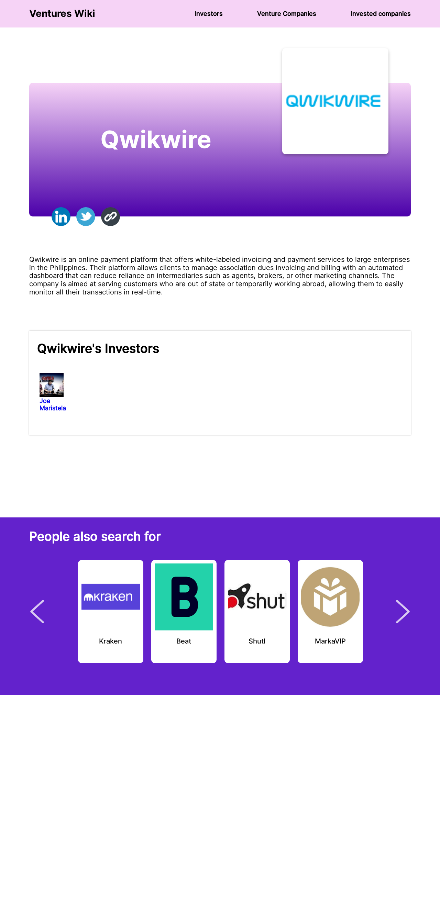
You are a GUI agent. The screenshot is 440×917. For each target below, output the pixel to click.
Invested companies (381, 13)
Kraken (110, 641)
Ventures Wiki (62, 13)
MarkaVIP (330, 641)
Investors (209, 13)
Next (403, 611)
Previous (37, 611)
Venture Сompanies (286, 13)
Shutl (257, 641)
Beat (183, 641)
